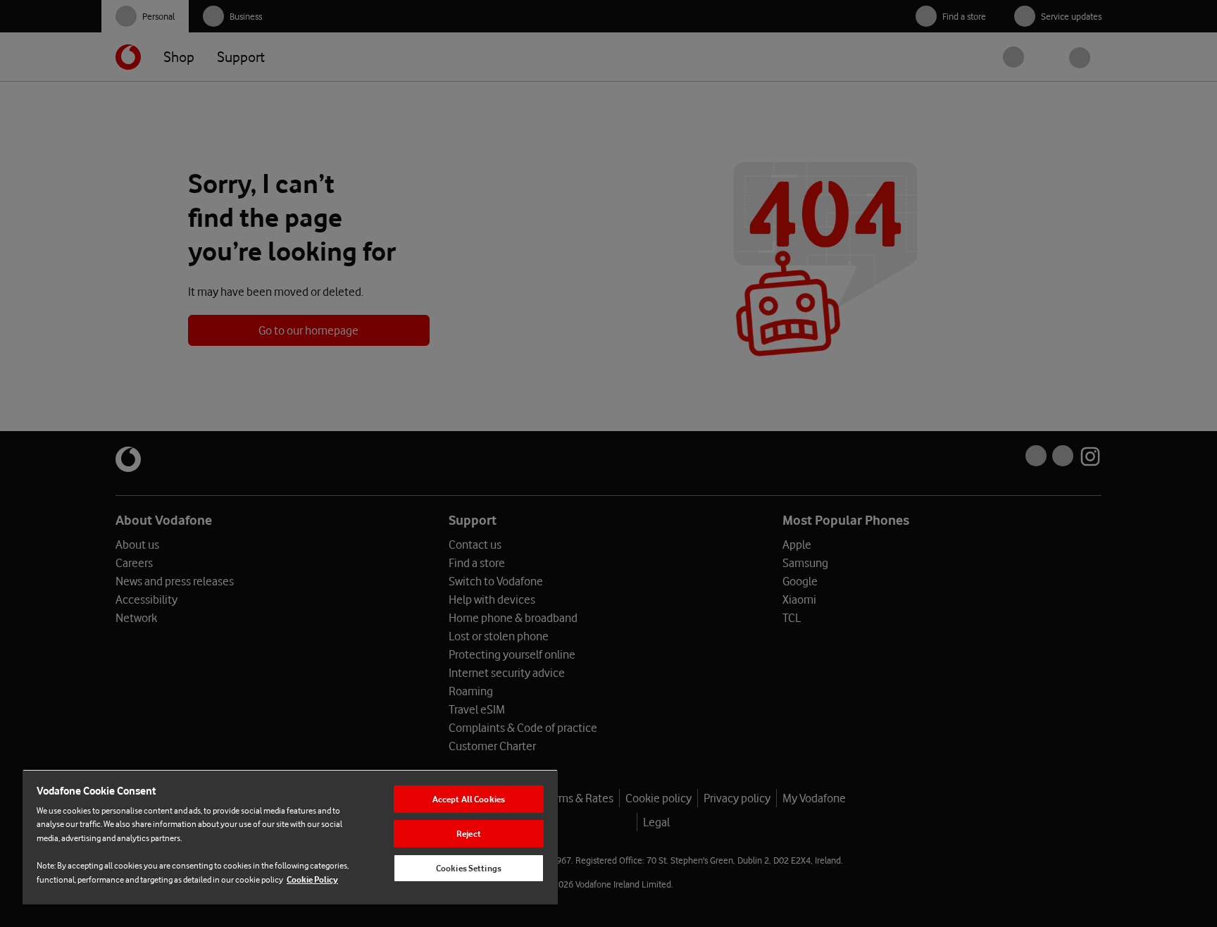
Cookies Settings (468, 868)
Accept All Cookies (468, 799)
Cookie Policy (312, 879)
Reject (468, 833)
